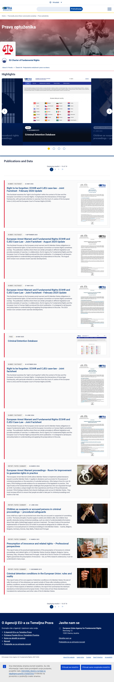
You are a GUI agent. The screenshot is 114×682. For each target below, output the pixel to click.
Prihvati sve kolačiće (70, 667)
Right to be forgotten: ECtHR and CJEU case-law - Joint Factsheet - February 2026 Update (35, 189)
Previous (4, 111)
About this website (68, 657)
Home (4, 16)
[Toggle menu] (109, 9)
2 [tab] (54, 148)
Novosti (7, 641)
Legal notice (80, 657)
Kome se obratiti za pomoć (14, 638)
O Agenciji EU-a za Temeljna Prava (18, 632)
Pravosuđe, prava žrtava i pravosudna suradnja (22, 16)
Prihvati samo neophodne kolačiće (96, 667)
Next (109, 111)
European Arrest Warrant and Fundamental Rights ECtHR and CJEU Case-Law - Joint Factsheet (38, 421)
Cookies (88, 657)
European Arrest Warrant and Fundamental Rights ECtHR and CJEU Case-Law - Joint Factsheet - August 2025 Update (38, 240)
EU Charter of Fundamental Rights (24, 60)
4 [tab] (64, 148)
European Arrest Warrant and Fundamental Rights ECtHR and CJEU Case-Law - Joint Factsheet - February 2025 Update (38, 291)
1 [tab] (49, 148)
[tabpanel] (57, 112)
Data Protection (98, 657)
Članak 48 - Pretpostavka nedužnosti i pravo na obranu (33, 67)
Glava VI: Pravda (7, 67)
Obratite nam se (65, 638)
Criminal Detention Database (40, 134)
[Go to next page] (59, 169)
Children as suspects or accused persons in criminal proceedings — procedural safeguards (34, 510)
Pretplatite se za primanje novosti (17, 644)
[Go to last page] (62, 169)
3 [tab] (59, 148)
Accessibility (108, 657)
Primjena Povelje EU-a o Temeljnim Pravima (21, 635)
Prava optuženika (43, 16)
